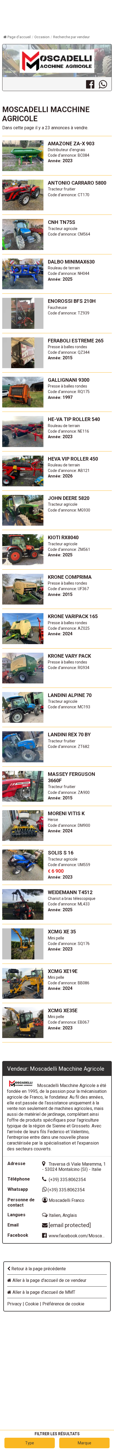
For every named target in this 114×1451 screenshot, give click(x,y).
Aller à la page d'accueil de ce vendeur (48, 1280)
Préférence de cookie (63, 1304)
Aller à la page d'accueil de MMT (43, 1292)
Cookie (32, 1304)
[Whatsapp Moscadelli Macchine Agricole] (105, 84)
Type (29, 1443)
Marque (84, 1443)
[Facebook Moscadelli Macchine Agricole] (92, 84)
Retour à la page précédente (38, 1268)
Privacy (14, 1304)
